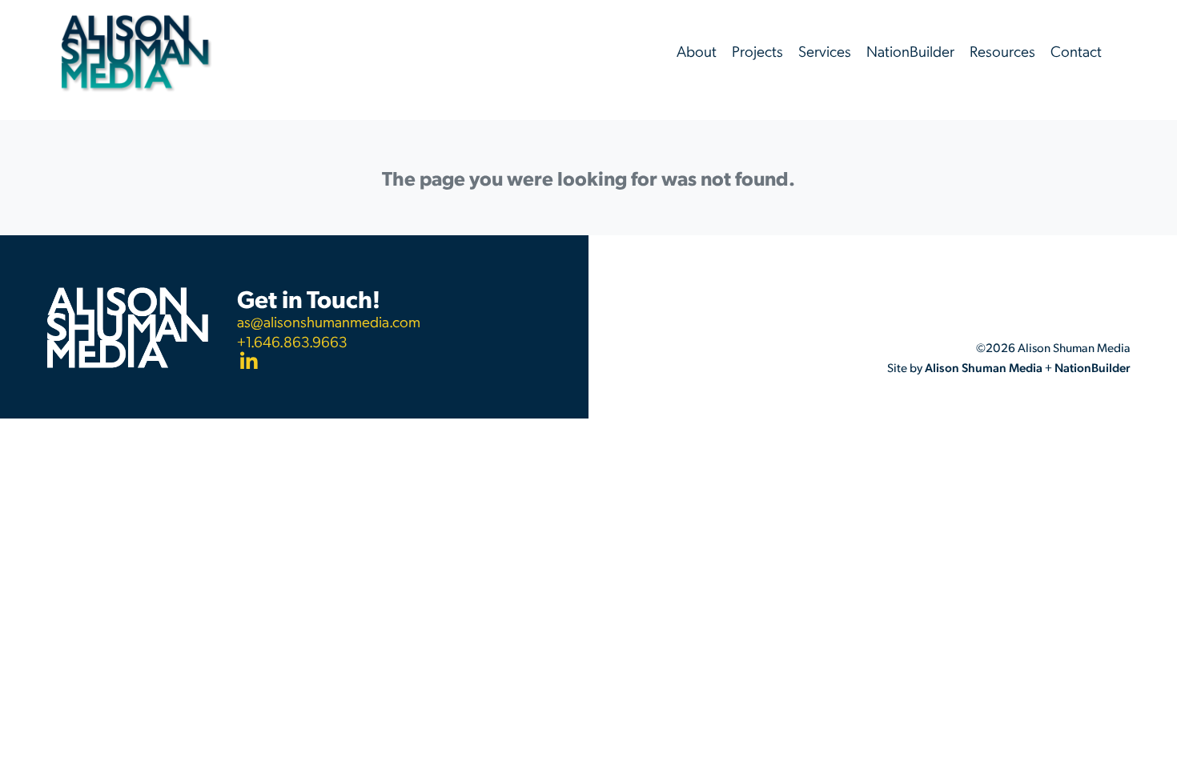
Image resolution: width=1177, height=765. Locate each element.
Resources (1002, 51)
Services (824, 51)
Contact (1076, 51)
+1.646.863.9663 (292, 341)
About (697, 51)
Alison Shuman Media (983, 367)
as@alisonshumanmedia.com (328, 321)
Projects (757, 51)
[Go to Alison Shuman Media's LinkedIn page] (328, 363)
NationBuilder (910, 51)
